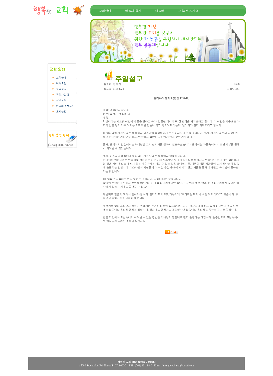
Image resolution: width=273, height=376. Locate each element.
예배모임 (61, 83)
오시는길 (61, 111)
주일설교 (61, 88)
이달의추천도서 (65, 105)
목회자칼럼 (62, 94)
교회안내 (61, 77)
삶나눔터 (61, 100)
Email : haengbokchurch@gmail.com (174, 365)
